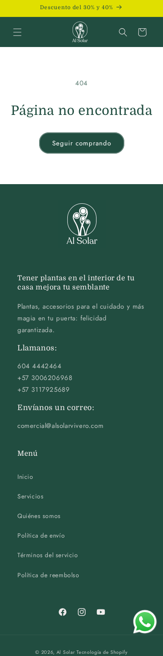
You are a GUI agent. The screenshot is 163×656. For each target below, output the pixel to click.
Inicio (25, 476)
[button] (17, 32)
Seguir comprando (81, 143)
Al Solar (66, 652)
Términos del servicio (47, 555)
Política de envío (41, 535)
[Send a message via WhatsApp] (145, 622)
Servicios (30, 496)
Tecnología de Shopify (102, 652)
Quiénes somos (39, 515)
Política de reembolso (48, 575)
